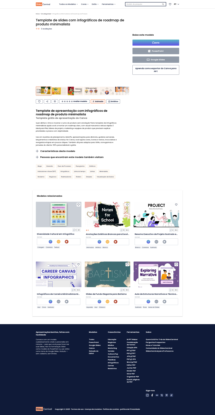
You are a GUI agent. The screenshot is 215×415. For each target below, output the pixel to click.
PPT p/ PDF (131, 350)
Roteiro (78, 177)
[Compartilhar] (47, 101)
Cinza (44, 307)
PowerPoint (94, 342)
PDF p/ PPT (131, 353)
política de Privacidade (130, 409)
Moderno (41, 177)
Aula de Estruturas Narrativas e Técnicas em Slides (161, 294)
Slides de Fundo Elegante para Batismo (106, 294)
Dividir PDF (131, 371)
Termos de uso (77, 409)
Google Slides (95, 345)
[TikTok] (171, 395)
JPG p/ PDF (131, 356)
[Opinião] (55, 101)
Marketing (112, 348)
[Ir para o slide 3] (75, 91)
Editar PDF (131, 365)
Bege (40, 166)
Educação (112, 339)
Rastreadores (66, 177)
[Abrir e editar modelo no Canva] (155, 43)
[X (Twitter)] (161, 395)
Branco (105, 247)
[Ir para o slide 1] (44, 91)
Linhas (92, 171)
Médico (111, 345)
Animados (90, 247)
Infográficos (65, 171)
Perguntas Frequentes (155, 342)
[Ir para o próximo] (127, 91)
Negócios (52, 177)
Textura (56, 247)
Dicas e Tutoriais (153, 345)
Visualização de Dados (105, 177)
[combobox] (145, 4)
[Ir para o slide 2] (59, 91)
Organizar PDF (133, 377)
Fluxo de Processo (64, 166)
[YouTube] (157, 395)
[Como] (39, 101)
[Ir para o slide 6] (123, 91)
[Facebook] (152, 395)
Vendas (111, 351)
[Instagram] (147, 395)
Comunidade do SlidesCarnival (159, 348)
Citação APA (132, 347)
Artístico (98, 247)
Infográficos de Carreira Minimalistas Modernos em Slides (67, 294)
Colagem (41, 247)
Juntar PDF (131, 368)
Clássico (102, 307)
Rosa (145, 307)
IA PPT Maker (132, 339)
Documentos (113, 357)
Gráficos (92, 166)
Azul (39, 307)
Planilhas (112, 360)
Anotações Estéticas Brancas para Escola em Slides (113, 234)
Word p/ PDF (132, 362)
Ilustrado (153, 247)
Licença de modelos (93, 409)
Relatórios (112, 368)
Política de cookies (111, 409)
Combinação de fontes (132, 343)
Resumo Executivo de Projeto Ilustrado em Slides (160, 234)
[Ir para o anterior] (38, 91)
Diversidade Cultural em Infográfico (55, 234)
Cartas (111, 365)
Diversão (49, 166)
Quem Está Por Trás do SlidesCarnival (162, 339)
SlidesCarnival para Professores (159, 351)
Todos (91, 339)
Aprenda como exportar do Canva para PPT (155, 70)
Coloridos (49, 247)
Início (38, 14)
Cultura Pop (113, 354)
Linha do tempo (79, 171)
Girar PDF (131, 374)
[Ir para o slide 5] (107, 91)
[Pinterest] (166, 395)
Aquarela (89, 307)
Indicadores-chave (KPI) (47, 171)
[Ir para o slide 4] (91, 91)
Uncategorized (46, 14)
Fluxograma (80, 166)
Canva (92, 348)
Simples (89, 177)
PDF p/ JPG (131, 359)
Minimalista (104, 171)
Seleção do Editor (93, 352)
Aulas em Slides (153, 307)
